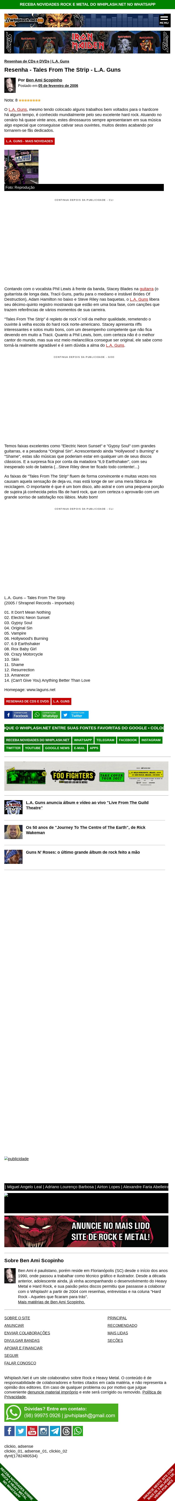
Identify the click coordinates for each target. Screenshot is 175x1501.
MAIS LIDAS (118, 1333)
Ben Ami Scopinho (44, 80)
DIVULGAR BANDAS (22, 1340)
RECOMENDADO (122, 1325)
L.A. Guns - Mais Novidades (29, 141)
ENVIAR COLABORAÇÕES (27, 1333)
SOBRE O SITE (17, 1318)
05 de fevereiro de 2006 (58, 86)
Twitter (13, 748)
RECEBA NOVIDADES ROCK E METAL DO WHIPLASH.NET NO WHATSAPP (87, 4)
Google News (57, 748)
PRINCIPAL (117, 1318)
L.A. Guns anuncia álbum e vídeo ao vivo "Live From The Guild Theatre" (87, 805)
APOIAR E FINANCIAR (23, 1348)
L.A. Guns (60, 61)
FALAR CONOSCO (20, 1363)
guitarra (147, 289)
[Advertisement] (42, 399)
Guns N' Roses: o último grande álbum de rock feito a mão (83, 852)
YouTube (33, 748)
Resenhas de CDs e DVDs (26, 61)
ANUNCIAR (14, 1325)
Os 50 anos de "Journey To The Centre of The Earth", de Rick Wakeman (85, 830)
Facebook (128, 740)
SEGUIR (11, 1355)
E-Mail (79, 748)
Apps (94, 748)
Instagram (151, 740)
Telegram (105, 740)
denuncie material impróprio (53, 1392)
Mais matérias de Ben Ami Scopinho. (51, 1302)
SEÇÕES (115, 1340)
